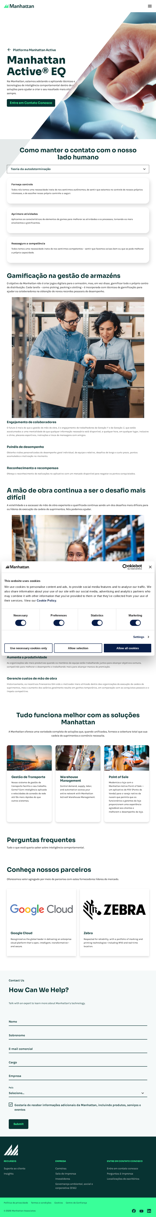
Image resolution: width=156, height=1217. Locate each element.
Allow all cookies (127, 648)
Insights (9, 1173)
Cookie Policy (46, 600)
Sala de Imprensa (65, 1173)
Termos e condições (41, 1202)
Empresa (15, 1076)
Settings (138, 636)
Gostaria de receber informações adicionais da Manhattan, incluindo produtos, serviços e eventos (77, 1107)
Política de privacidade (16, 1202)
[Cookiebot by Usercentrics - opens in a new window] (125, 567)
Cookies (58, 1202)
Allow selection (78, 648)
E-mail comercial (21, 1049)
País (11, 1087)
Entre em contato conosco (122, 1168)
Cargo (13, 1062)
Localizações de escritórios (123, 1178)
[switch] (58, 623)
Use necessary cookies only (28, 648)
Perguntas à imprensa (120, 1173)
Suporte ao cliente (14, 1168)
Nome (13, 1021)
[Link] (134, 1211)
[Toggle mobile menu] (149, 6)
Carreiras (60, 1168)
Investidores (62, 1178)
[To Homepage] (11, 1149)
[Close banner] (150, 567)
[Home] (19, 6)
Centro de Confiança (76, 1202)
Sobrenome (17, 1035)
